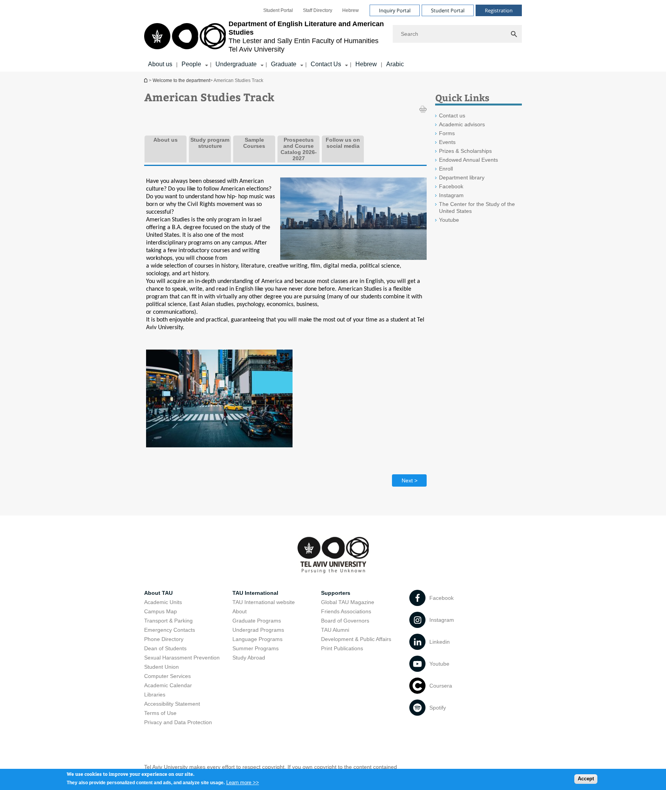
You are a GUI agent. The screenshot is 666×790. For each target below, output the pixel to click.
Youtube (449, 220)
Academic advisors (462, 124)
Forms (447, 133)
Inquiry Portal (394, 10)
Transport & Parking (168, 621)
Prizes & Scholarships (465, 151)
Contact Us (326, 64)
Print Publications (342, 648)
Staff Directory (317, 10)
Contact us (452, 115)
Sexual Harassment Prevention (182, 657)
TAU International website (263, 602)
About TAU (158, 593)
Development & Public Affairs (356, 639)
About (239, 611)
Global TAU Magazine (347, 602)
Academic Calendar (168, 685)
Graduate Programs (256, 621)
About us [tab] (165, 140)
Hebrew (350, 10)
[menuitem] (278, 10)
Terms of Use (160, 713)
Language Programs (257, 639)
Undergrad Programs (258, 630)
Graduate (283, 64)
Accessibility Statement (172, 704)
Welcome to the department (146, 80)
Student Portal (278, 10)
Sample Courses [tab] (254, 143)
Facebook (451, 186)
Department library (461, 177)
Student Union (161, 667)
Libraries (154, 694)
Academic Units (163, 602)
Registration (499, 10)
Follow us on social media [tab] (343, 143)
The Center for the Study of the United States (477, 207)
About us (160, 64)
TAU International (255, 593)
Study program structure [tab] (209, 143)
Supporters (335, 593)
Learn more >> (242, 782)
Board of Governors (345, 621)
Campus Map (160, 611)
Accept (586, 779)
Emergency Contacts (169, 630)
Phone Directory (163, 639)
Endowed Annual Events (468, 160)
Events (447, 142)
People (191, 64)
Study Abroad (248, 657)
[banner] (333, 36)
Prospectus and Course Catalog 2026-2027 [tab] (299, 149)
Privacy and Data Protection (178, 722)
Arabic (395, 64)
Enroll (446, 169)
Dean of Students (165, 648)
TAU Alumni (335, 630)
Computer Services (167, 676)
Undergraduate (236, 64)
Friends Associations (346, 611)
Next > (409, 480)
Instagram (451, 195)
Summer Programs (255, 648)
